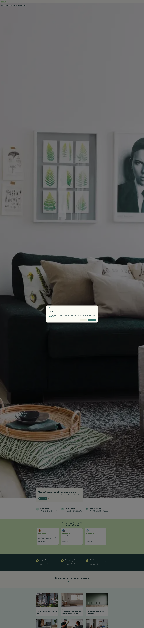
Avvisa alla (83, 319)
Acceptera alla (92, 319)
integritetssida (51, 316)
